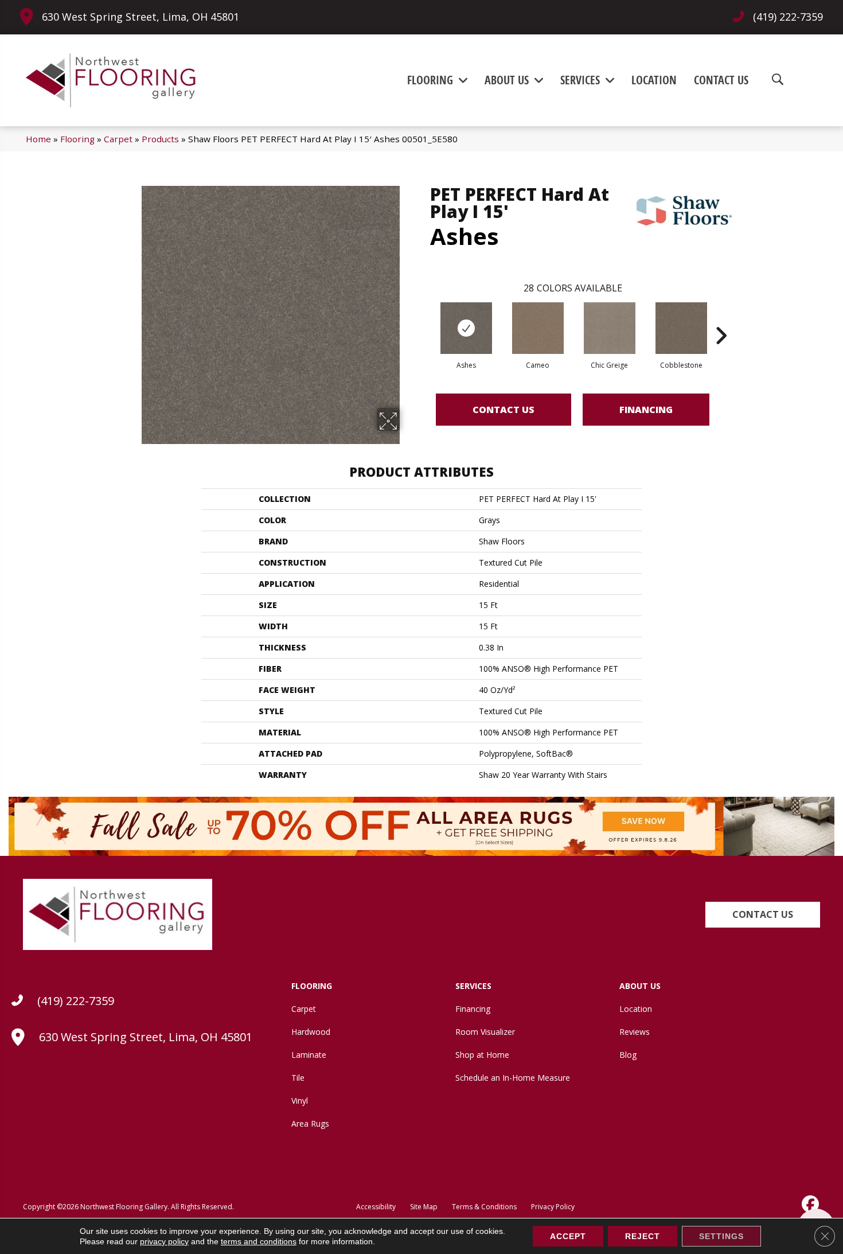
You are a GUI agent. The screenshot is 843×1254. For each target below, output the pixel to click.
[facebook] (809, 1204)
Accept (568, 1236)
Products (160, 139)
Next (720, 318)
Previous (424, 318)
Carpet (118, 139)
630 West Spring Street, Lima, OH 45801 (140, 17)
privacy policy (164, 1241)
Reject (642, 1236)
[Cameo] (538, 328)
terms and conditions (258, 1241)
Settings (721, 1236)
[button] (762, 915)
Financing (646, 409)
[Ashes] (466, 328)
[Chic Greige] (609, 328)
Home (38, 139)
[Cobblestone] (681, 328)
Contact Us (503, 409)
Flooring (77, 139)
